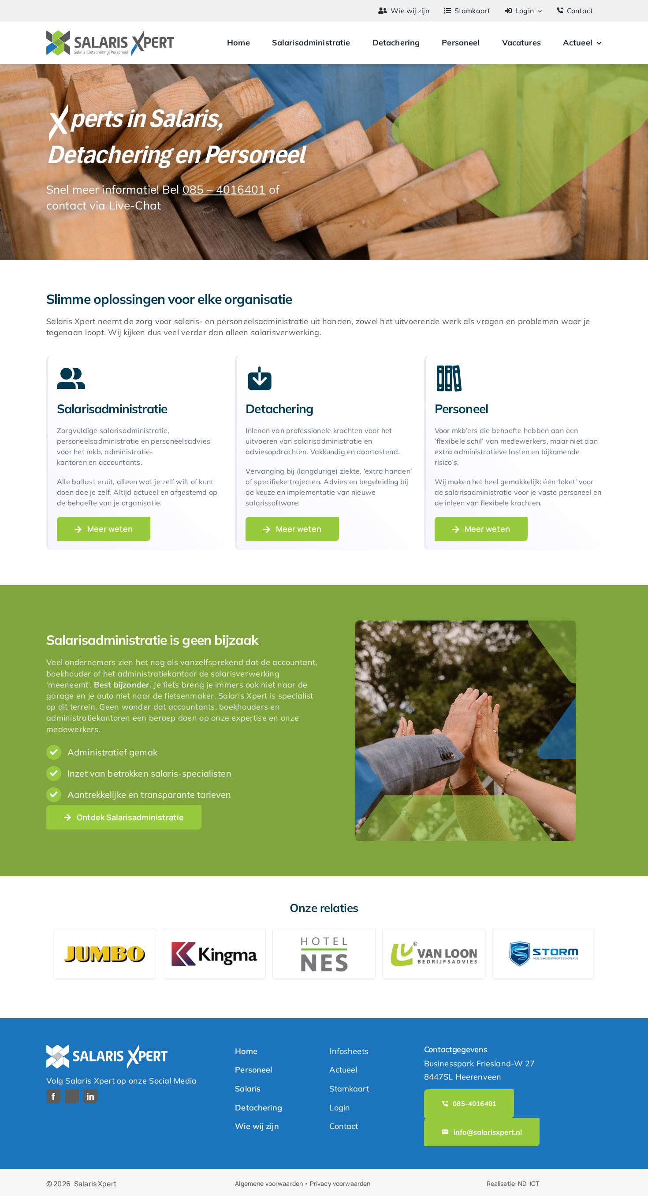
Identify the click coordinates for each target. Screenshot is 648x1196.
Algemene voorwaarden (269, 1183)
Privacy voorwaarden (340, 1183)
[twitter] (72, 1096)
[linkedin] (90, 1096)
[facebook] (53, 1096)
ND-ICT (528, 1183)
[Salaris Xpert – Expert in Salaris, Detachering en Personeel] (110, 34)
